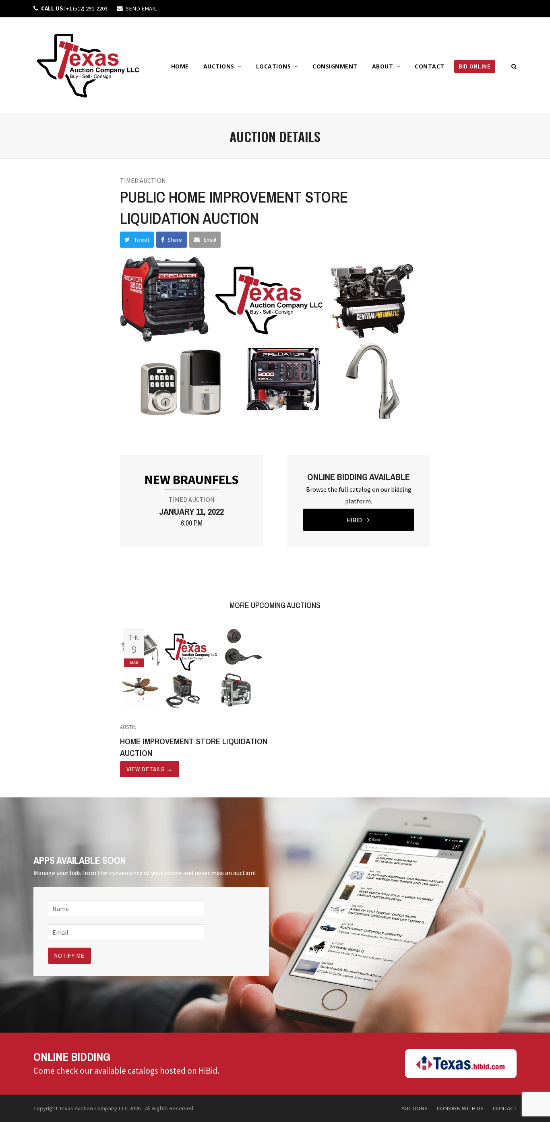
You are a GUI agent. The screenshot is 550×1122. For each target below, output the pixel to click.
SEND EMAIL (141, 8)
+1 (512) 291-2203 (74, 8)
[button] (514, 66)
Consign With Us (460, 1108)
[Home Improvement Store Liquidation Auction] (195, 669)
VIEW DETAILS (149, 769)
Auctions (414, 1108)
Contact (505, 1108)
